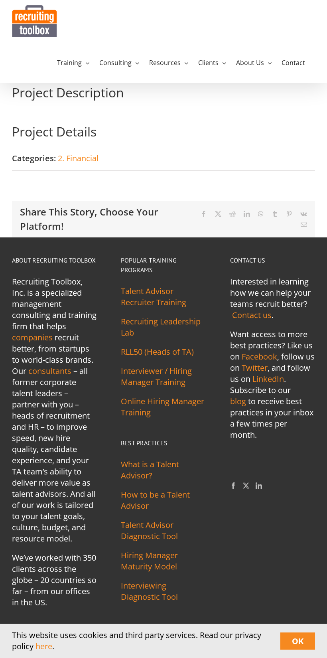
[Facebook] (233, 485)
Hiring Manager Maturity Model (149, 561)
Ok (297, 641)
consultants (49, 371)
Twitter (255, 367)
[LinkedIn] (259, 485)
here (43, 646)
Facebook (259, 356)
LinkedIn (268, 378)
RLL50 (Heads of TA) (157, 351)
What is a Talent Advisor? (150, 470)
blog (238, 401)
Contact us (252, 315)
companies (32, 337)
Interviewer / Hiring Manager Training (156, 376)
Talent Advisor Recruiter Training (153, 297)
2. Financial (78, 158)
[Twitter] (246, 485)
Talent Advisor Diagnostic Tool (149, 530)
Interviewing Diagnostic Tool (149, 591)
